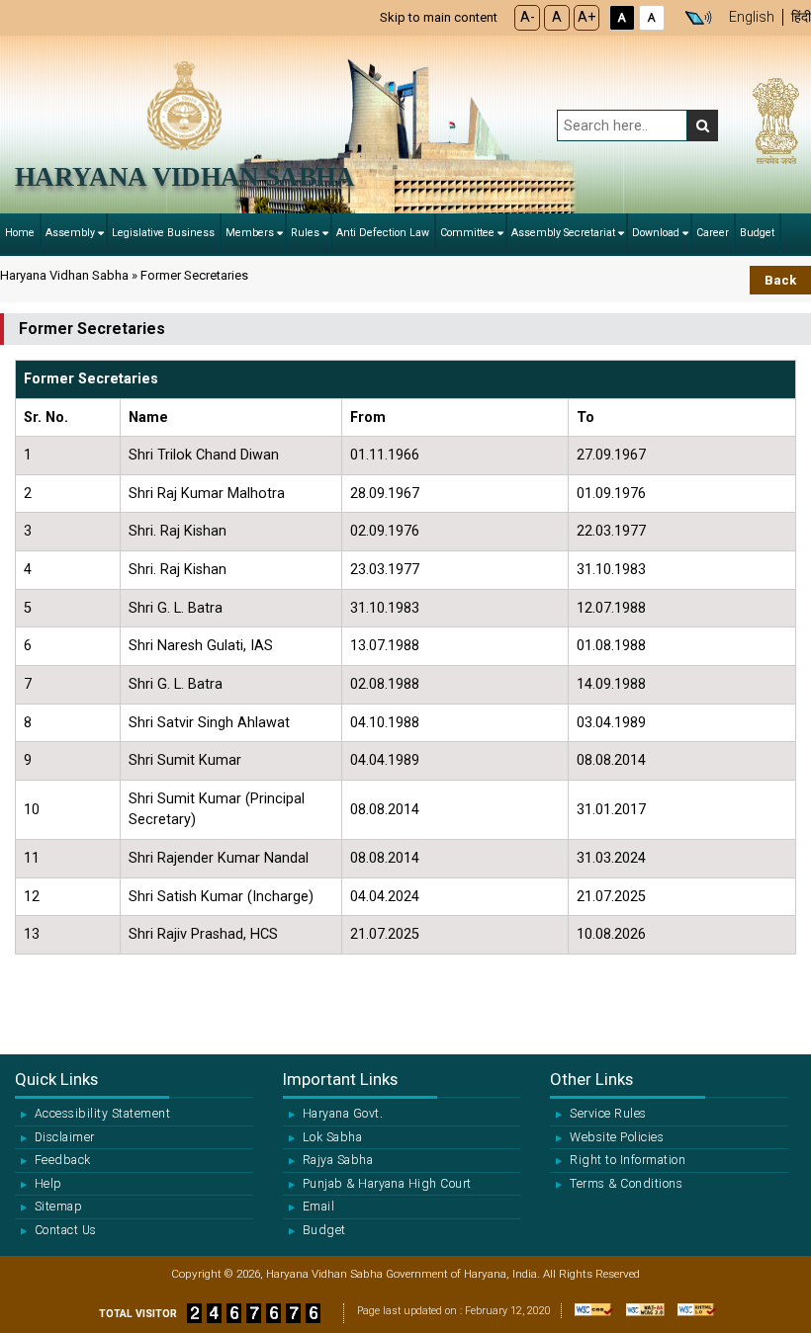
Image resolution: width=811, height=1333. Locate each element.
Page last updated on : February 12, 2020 (454, 1310)
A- (527, 17)
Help (48, 1184)
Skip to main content (438, 17)
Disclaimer (65, 1137)
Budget (757, 232)
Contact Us (66, 1230)
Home (20, 232)
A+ (587, 17)
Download (655, 232)
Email (318, 1206)
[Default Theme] (652, 18)
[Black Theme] (622, 18)
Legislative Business (163, 232)
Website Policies (617, 1137)
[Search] (702, 125)
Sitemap (58, 1206)
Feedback (63, 1160)
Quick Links (56, 1079)
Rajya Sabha (338, 1160)
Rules (305, 232)
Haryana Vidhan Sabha (185, 177)
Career (712, 232)
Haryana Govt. (343, 1114)
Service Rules (608, 1114)
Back (780, 280)
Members (249, 232)
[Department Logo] (184, 104)
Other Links (591, 1079)
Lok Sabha (332, 1137)
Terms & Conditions (626, 1184)
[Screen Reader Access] (698, 18)
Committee (467, 232)
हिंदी (801, 17)
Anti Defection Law (382, 232)
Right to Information (627, 1160)
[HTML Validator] (692, 1319)
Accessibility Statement (102, 1114)
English (751, 17)
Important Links (340, 1079)
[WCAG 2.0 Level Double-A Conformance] (640, 1319)
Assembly (70, 232)
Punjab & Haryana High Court (387, 1184)
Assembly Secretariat (563, 232)
